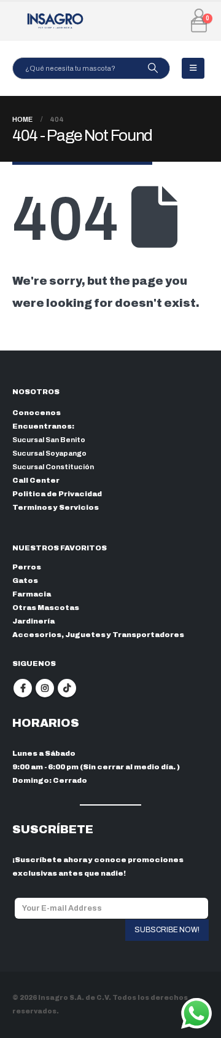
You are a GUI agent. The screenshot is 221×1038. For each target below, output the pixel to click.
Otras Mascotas (45, 607)
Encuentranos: (43, 426)
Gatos (25, 580)
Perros (26, 567)
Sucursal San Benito (48, 439)
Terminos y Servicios (55, 507)
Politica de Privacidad (57, 493)
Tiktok (67, 688)
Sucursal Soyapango (49, 453)
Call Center (36, 480)
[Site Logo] (55, 21)
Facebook (23, 688)
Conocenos (36, 412)
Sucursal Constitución (53, 466)
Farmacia (31, 594)
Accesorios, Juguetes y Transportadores (98, 634)
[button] (193, 68)
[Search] (152, 68)
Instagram (45, 688)
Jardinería (33, 621)
